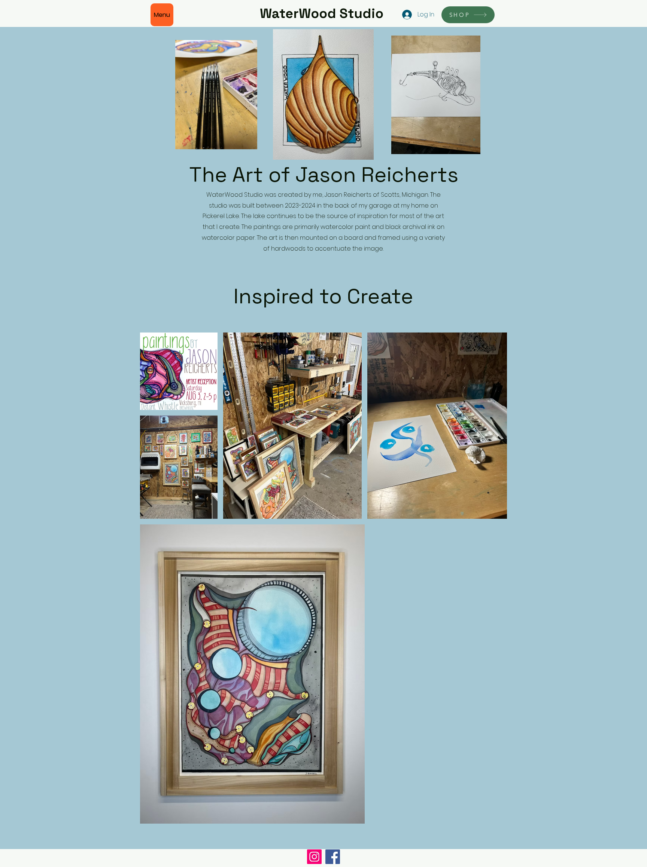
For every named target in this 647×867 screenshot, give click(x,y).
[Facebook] (332, 856)
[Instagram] (314, 856)
